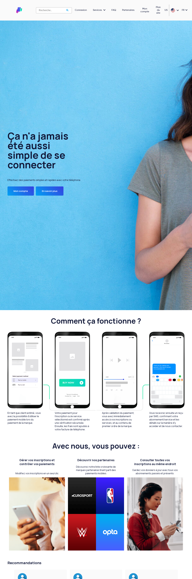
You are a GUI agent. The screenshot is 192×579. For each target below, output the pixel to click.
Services (97, 10)
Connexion (81, 10)
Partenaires (128, 10)
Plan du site (158, 10)
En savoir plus (49, 191)
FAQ (113, 10)
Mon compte (144, 10)
